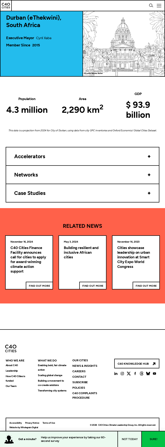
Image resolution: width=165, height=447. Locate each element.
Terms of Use (49, 423)
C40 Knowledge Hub (133, 363)
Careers (78, 371)
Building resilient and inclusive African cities (81, 252)
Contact (79, 377)
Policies (78, 387)
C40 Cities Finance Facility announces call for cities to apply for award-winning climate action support (28, 259)
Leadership (12, 370)
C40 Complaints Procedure (84, 395)
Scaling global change (50, 375)
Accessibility (15, 423)
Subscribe (80, 382)
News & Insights (84, 366)
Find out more (39, 285)
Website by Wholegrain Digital (23, 427)
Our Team (11, 386)
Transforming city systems (52, 390)
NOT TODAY (130, 439)
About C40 (12, 365)
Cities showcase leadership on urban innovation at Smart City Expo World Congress (133, 257)
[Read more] (149, 156)
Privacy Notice (32, 423)
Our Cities (80, 360)
